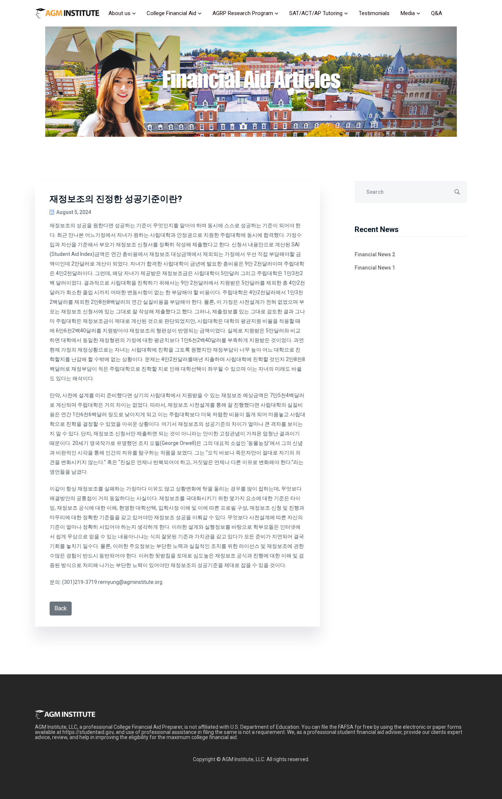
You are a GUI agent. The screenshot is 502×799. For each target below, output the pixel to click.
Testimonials (374, 13)
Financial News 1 (375, 268)
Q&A (436, 13)
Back (60, 608)
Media (408, 13)
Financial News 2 (375, 254)
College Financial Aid (171, 13)
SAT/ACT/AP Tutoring (316, 13)
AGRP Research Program (242, 13)
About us (119, 13)
